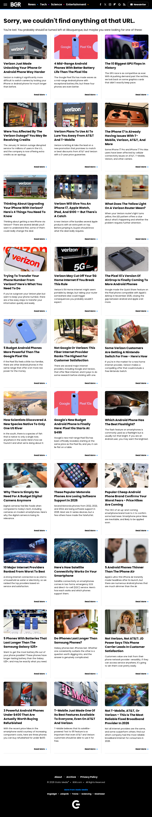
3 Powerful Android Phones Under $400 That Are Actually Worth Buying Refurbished (24, 717)
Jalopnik (64, 794)
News (32, 4)
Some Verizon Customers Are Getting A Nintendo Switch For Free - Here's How (126, 352)
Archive (71, 777)
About (58, 777)
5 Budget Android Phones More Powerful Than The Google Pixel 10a (23, 352)
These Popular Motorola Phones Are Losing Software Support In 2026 (75, 496)
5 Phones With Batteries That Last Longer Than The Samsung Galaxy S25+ (25, 642)
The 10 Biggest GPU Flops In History (125, 66)
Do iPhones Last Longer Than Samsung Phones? (75, 640)
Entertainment (76, 4)
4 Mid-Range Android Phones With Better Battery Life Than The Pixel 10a (74, 68)
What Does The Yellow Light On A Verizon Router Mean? (125, 206)
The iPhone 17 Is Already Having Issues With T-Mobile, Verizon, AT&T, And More (125, 138)
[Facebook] (100, 4)
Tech (43, 4)
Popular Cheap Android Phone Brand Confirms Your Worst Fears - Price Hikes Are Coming (126, 498)
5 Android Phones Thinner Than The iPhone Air (124, 569)
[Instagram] (110, 4)
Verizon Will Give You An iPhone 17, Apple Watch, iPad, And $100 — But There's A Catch (75, 210)
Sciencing (86, 794)
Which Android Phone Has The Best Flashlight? (124, 422)
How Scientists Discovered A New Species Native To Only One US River (25, 424)
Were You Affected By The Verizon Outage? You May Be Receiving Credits (25, 136)
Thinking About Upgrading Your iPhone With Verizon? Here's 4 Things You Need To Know (25, 210)
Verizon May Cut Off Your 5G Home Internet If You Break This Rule (75, 280)
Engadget (52, 794)
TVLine (75, 794)
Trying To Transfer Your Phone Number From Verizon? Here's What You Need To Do (23, 282)
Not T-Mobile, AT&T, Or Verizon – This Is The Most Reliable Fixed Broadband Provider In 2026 (124, 717)
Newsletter (140, 4)
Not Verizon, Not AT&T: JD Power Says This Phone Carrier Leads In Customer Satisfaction (125, 645)
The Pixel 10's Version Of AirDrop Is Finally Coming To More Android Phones (126, 280)
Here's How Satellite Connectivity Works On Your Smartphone (75, 571)
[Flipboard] (115, 4)
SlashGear (100, 794)
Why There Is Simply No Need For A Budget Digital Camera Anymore (23, 496)
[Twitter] (105, 4)
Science (56, 4)
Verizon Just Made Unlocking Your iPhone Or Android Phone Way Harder (24, 68)
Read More (39, 94)
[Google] (119, 4)
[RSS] (124, 4)
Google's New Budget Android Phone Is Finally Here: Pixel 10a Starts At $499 (72, 426)
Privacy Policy (89, 777)
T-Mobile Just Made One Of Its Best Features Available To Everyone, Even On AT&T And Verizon (74, 717)
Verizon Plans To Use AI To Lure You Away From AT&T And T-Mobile (74, 136)
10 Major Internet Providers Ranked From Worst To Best (24, 569)
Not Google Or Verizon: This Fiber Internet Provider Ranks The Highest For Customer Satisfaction (74, 354)
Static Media (61, 782)
